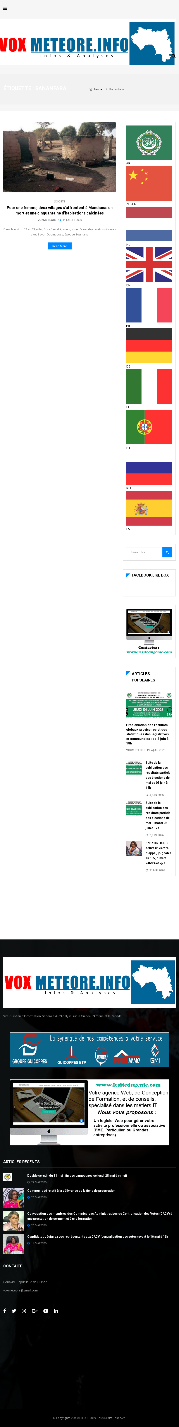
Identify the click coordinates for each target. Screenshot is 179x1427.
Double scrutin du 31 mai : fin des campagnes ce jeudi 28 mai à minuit (77, 1175)
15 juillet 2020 (72, 220)
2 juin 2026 (157, 835)
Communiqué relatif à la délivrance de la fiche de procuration (71, 1190)
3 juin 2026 (157, 795)
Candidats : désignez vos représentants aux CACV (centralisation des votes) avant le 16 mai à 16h (97, 1236)
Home (98, 89)
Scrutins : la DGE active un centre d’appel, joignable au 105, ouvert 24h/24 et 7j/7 (158, 853)
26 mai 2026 (38, 1197)
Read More (59, 246)
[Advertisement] (149, 907)
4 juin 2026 (158, 750)
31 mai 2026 (157, 870)
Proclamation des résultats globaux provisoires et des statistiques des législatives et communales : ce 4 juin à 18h (147, 734)
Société (59, 201)
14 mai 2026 (38, 1243)
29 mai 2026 (38, 1182)
